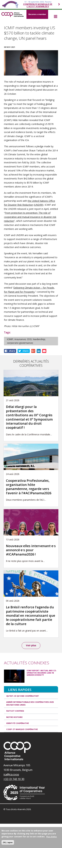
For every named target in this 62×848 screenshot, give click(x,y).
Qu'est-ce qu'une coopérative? (22, 696)
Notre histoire (14, 717)
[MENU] (55, 16)
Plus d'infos (51, 836)
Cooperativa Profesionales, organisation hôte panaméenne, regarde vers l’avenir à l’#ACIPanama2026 (28, 486)
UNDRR (38, 204)
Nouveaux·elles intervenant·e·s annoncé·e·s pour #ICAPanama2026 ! (31, 550)
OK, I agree (8, 842)
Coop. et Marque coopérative (22, 729)
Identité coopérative (17, 723)
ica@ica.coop (11, 774)
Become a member (37, 14)
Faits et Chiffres (15, 711)
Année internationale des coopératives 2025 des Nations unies (30, 703)
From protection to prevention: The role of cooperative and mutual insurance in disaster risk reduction (30, 216)
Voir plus (31, 645)
